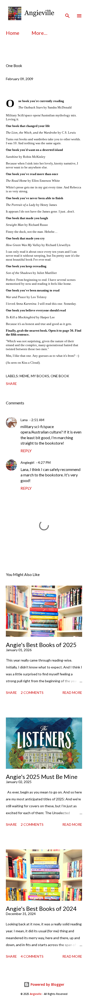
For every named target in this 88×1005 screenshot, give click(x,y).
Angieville (36, 994)
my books (40, 376)
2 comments (32, 692)
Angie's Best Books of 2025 (41, 644)
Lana (24, 420)
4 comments (32, 956)
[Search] (67, 9)
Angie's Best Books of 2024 (41, 908)
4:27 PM (44, 462)
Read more (72, 692)
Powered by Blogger (47, 984)
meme (24, 376)
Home (12, 33)
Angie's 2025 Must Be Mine (41, 776)
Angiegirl (27, 462)
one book (60, 376)
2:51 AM (37, 420)
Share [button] (11, 383)
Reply (26, 450)
